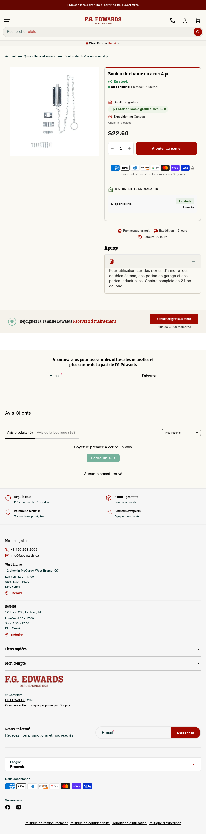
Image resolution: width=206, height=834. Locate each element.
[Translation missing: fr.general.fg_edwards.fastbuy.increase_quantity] (129, 148)
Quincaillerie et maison (40, 56)
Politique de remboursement (46, 823)
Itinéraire (16, 593)
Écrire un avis (103, 458)
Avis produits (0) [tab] (20, 432)
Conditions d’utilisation (129, 823)
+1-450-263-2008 (24, 549)
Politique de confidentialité (90, 823)
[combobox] (103, 32)
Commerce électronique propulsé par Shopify (37, 705)
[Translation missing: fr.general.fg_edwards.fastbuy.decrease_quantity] (112, 148)
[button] (7, 20)
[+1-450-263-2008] (172, 21)
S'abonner (185, 733)
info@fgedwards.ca (25, 555)
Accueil (10, 56)
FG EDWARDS (15, 700)
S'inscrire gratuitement (174, 319)
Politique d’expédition (165, 823)
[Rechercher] (198, 32)
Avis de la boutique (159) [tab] (57, 432)
